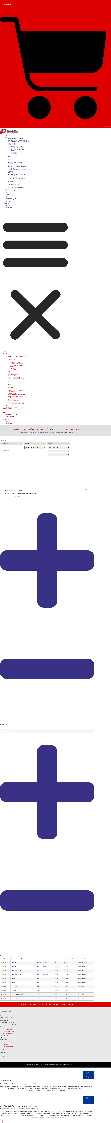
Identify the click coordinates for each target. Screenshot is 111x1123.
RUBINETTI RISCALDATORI (14, 177)
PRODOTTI (7, 137)
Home (4, 351)
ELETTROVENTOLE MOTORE (17, 149)
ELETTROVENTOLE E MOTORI (15, 146)
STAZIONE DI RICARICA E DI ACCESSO (17, 180)
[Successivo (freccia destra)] (4, 1122)
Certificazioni (8, 192)
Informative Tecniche (11, 198)
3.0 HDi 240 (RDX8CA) (41, 966)
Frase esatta (5, 450)
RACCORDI (10, 171)
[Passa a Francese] (9, 207)
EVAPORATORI (11, 150)
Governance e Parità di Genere (14, 191)
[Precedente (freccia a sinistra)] (1, 1122)
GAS (9, 156)
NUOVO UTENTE (7, 4)
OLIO (9, 165)
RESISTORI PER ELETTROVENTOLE (16, 174)
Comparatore (107, 127)
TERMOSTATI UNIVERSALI (14, 181)
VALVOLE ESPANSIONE (13, 184)
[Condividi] (7, 1120)
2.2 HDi (38, 990)
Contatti (6, 418)
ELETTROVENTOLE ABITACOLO (18, 147)
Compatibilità (3, 724)
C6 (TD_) (14, 978)
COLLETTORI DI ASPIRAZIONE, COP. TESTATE (18, 141)
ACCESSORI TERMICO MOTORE (15, 138)
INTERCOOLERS (11, 159)
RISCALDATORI (11, 175)
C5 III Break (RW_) (16, 970)
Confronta (16, 496)
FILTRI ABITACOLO (12, 152)
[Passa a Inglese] (8, 205)
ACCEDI (5, 1)
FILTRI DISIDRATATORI (13, 153)
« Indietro (3, 440)
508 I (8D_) (14, 990)
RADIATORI (10, 172)
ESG (7, 410)
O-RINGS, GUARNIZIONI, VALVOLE (16, 162)
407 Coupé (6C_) (16, 986)
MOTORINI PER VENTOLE (14, 161)
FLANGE (9, 155)
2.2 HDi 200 (39, 970)
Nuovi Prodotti (10, 416)
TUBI (9, 183)
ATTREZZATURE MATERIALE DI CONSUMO (18, 140)
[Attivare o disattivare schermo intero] (4, 1120)
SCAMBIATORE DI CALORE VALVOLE (16, 178)
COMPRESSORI (11, 143)
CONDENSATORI (11, 144)
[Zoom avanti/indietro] (1, 1120)
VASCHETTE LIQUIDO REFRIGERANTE (17, 187)
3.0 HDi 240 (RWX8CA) (42, 974)
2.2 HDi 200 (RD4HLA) (41, 962)
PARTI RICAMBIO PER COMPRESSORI (17, 166)
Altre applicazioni (4, 955)
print (87, 489)
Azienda (6, 189)
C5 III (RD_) (14, 962)
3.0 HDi (38, 978)
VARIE (9, 186)
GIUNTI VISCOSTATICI (13, 158)
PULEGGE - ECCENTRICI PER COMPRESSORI (18, 169)
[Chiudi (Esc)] (10, 1120)
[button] (35, 279)
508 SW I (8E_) (15, 998)
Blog (5, 196)
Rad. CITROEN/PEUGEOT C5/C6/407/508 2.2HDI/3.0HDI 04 (47, 429)
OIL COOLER (11, 163)
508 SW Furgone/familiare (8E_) (19, 994)
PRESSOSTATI (11, 168)
